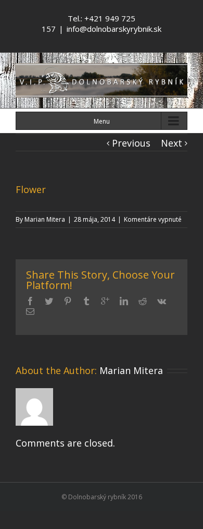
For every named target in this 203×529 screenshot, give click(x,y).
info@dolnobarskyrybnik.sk (114, 28)
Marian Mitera (44, 219)
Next (171, 143)
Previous (131, 143)
